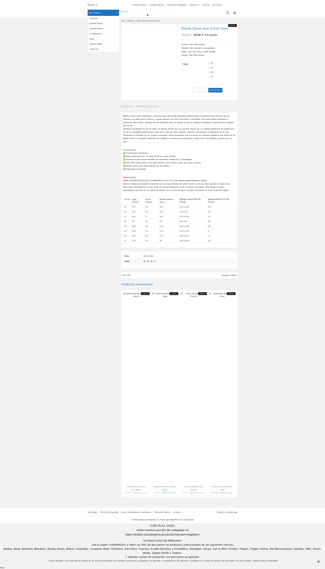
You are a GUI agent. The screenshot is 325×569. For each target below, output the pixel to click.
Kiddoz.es (143, 520)
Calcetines (94, 18)
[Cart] (234, 12)
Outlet (92, 39)
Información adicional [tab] (147, 106)
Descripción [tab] (127, 106)
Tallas (185, 64)
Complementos (96, 34)
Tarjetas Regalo (96, 44)
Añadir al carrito (215, 90)
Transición (94, 49)
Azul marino (148, 256)
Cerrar (2, 568)
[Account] (228, 13)
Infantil (234, 275)
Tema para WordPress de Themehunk (177, 520)
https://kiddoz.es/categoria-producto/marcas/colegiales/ (162, 534)
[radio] (213, 63)
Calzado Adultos (96, 23)
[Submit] (147, 15)
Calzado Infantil (96, 29)
